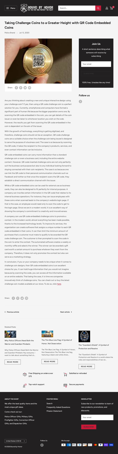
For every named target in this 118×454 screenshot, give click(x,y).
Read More (12, 362)
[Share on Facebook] (16, 87)
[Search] (98, 8)
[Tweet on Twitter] (25, 87)
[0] (111, 8)
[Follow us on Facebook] (80, 101)
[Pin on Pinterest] (20, 87)
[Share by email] (29, 87)
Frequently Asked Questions (58, 407)
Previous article (13, 312)
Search (49, 403)
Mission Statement (54, 411)
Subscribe (89, 74)
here (59, 284)
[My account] (107, 8)
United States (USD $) (13, 441)
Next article (65, 312)
